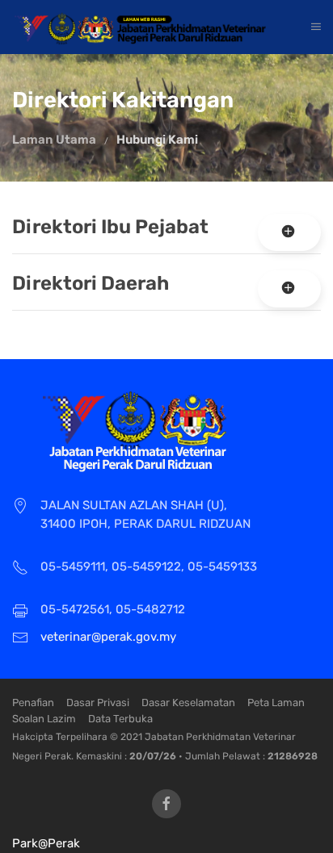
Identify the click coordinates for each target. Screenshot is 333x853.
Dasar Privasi (97, 702)
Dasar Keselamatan (188, 702)
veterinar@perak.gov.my (108, 636)
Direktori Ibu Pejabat (110, 226)
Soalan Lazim (44, 719)
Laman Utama (54, 139)
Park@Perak (46, 843)
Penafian (33, 702)
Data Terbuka (120, 719)
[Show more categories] (289, 232)
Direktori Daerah (90, 283)
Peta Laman (276, 702)
